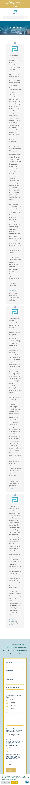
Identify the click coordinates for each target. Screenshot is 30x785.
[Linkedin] (16, 7)
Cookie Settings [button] (6, 782)
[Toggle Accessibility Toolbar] (27, 782)
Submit (11, 770)
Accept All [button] (14, 782)
